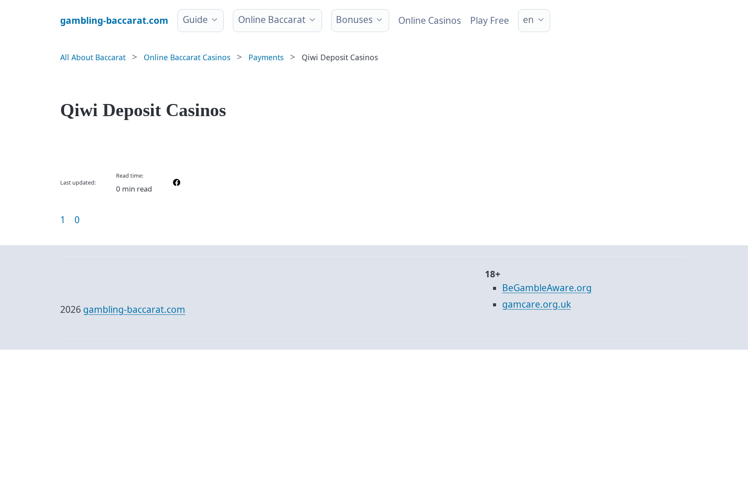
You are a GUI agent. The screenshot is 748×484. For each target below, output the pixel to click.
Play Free (489, 20)
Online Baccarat (272, 19)
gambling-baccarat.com (134, 309)
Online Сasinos (429, 20)
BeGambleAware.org (547, 288)
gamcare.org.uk (536, 304)
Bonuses (354, 19)
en (528, 19)
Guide (195, 19)
